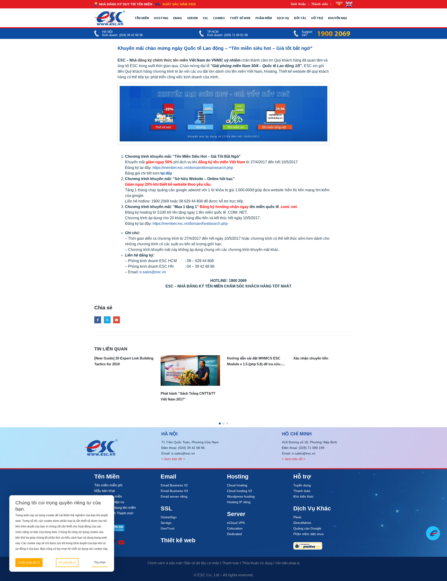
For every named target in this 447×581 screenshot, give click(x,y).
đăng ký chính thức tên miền (163, 60)
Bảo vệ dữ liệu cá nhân (201, 563)
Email (177, 18)
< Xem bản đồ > (173, 459)
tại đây (166, 173)
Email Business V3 (174, 491)
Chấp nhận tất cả (29, 562)
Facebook (97, 319)
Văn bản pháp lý (287, 563)
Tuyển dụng (302, 485)
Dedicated (234, 534)
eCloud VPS (236, 523)
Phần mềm (263, 18)
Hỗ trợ (317, 18)
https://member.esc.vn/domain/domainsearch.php (192, 168)
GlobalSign (169, 517)
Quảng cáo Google (307, 528)
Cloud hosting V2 (239, 491)
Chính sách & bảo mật (165, 563)
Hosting (161, 18)
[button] (220, 423)
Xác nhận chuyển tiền (310, 358)
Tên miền (142, 18)
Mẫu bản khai (104, 491)
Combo (219, 18)
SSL (205, 18)
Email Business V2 (174, 485)
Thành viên (319, 4)
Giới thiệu (298, 4)
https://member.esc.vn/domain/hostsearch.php (190, 224)
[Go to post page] (190, 370)
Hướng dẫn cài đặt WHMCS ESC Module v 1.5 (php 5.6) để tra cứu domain (253, 364)
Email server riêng (174, 496)
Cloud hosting (237, 485)
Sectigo (166, 523)
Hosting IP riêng (239, 502)
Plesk (297, 517)
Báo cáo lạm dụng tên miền (115, 507)
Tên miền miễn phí (108, 485)
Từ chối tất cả (67, 562)
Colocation (235, 528)
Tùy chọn (100, 562)
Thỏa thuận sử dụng (257, 563)
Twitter (107, 319)
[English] (349, 4)
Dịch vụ (283, 18)
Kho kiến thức (303, 496)
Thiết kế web (240, 18)
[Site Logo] (109, 17)
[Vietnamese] (339, 4)
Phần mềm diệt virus (308, 534)
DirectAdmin (302, 523)
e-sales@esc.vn (152, 272)
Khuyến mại (337, 18)
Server (192, 18)
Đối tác (300, 18)
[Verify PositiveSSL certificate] (323, 546)
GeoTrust (167, 528)
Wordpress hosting (241, 496)
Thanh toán (301, 491)
